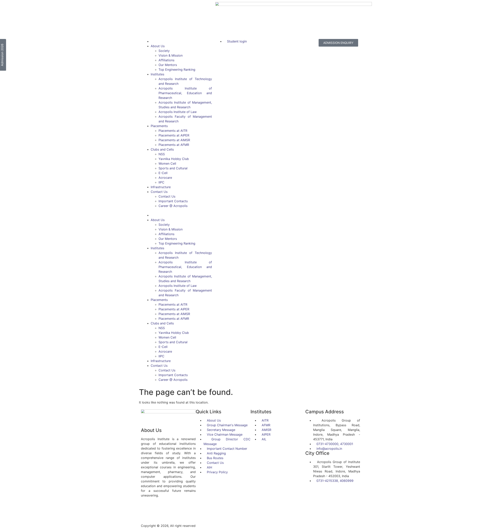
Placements (159, 126)
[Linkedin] (167, 509)
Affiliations (166, 60)
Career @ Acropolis (173, 206)
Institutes (157, 74)
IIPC (161, 182)
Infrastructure (161, 187)
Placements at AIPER (174, 135)
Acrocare (165, 178)
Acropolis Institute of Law (178, 112)
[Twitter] (156, 509)
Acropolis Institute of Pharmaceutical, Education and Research (185, 93)
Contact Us (159, 192)
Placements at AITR (173, 131)
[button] (177, 210)
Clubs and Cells (162, 149)
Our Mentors (168, 65)
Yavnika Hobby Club (174, 159)
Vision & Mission (171, 55)
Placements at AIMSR (174, 140)
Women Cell (167, 163)
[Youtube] (178, 509)
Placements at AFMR (174, 145)
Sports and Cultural (173, 168)
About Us (158, 46)
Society (164, 51)
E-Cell (163, 173)
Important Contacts (173, 201)
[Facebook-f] (146, 509)
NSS (162, 154)
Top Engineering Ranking (177, 69)
